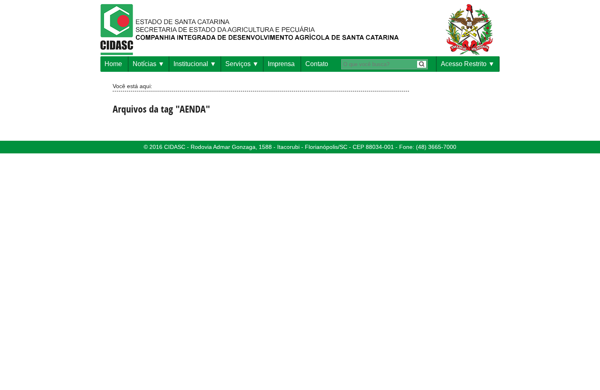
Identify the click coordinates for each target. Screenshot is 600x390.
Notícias (144, 63)
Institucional (190, 63)
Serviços (238, 63)
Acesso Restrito (464, 63)
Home (113, 63)
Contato (316, 63)
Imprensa (281, 63)
